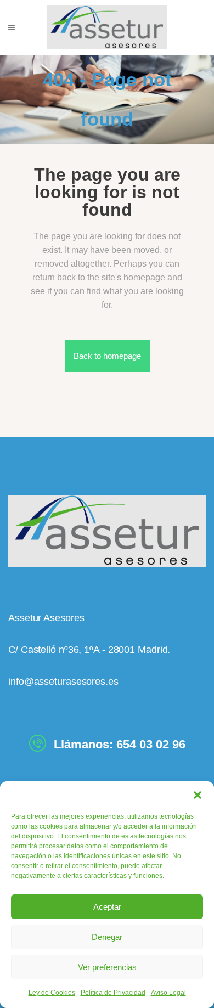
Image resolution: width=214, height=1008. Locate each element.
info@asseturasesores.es (63, 681)
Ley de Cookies (52, 992)
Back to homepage (107, 356)
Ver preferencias (107, 967)
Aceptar (107, 906)
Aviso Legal (168, 992)
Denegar (107, 937)
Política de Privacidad (113, 992)
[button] (197, 795)
